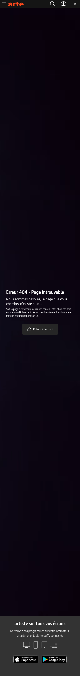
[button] (52, 4)
